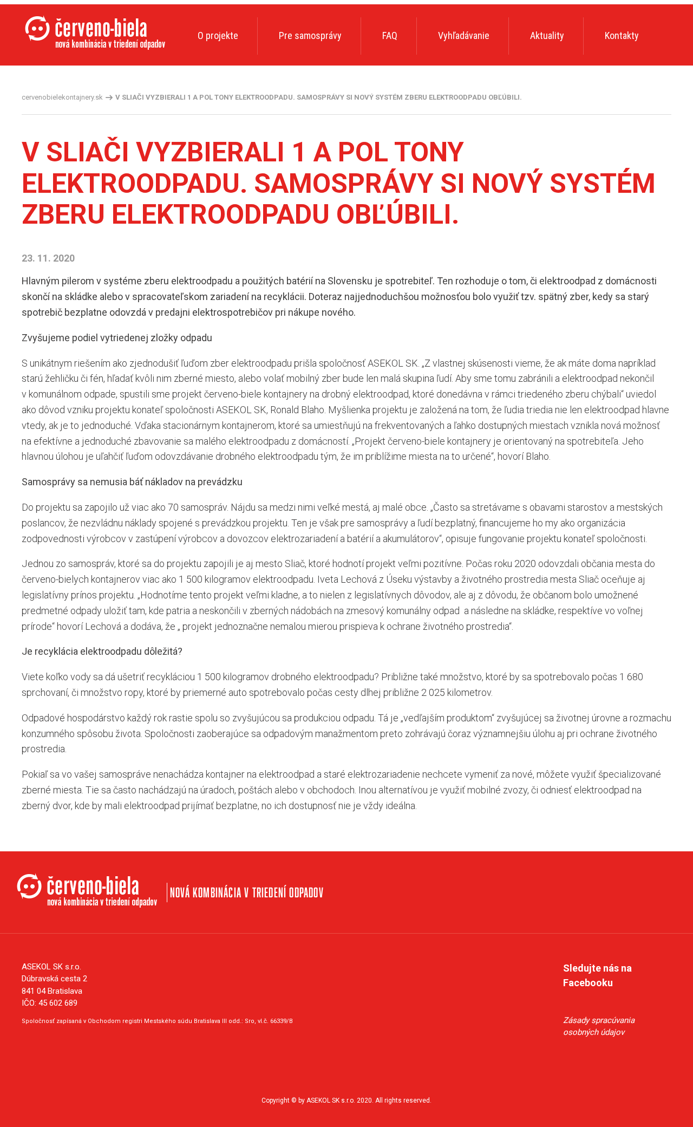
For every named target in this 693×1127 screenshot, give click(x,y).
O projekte (218, 35)
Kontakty (622, 35)
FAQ (389, 35)
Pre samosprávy (310, 35)
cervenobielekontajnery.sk (62, 97)
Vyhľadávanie (463, 35)
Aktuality (547, 35)
